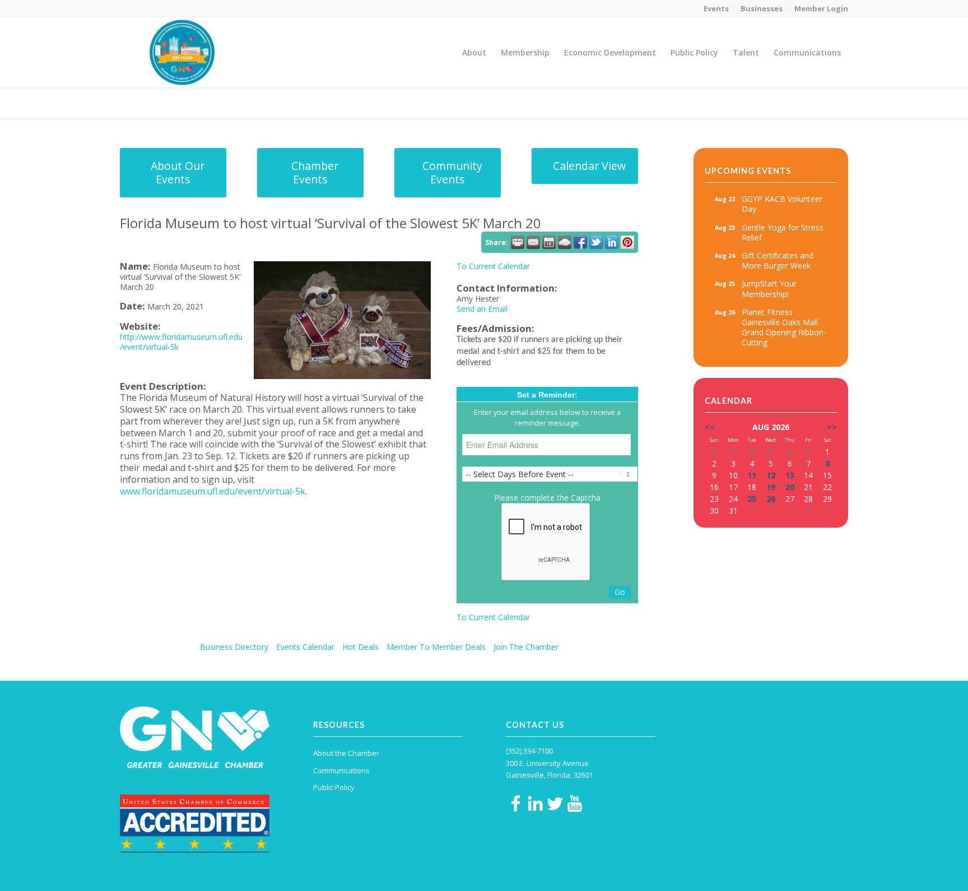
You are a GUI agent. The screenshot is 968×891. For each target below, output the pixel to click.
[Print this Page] (517, 242)
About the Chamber (346, 753)
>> (832, 427)
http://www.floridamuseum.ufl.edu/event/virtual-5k (181, 341)
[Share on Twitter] (596, 242)
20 (789, 487)
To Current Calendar (493, 266)
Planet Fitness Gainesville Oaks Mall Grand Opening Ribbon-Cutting (784, 327)
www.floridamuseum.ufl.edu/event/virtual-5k (212, 491)
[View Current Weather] (564, 242)
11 (751, 475)
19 (770, 487)
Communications (341, 770)
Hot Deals (360, 646)
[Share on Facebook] (580, 242)
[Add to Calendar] (549, 242)
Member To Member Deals (436, 646)
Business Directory (234, 646)
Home (770, 103)
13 (789, 475)
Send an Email (482, 308)
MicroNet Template (158, 103)
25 (751, 498)
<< (710, 427)
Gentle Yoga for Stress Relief (782, 232)
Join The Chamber (526, 646)
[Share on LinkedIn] (611, 242)
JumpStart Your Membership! (769, 288)
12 (770, 475)
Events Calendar (305, 646)
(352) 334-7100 (529, 751)
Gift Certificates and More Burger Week (777, 260)
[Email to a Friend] (533, 242)
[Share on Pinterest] (627, 242)
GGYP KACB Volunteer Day (782, 203)
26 (770, 498)
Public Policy (334, 787)
